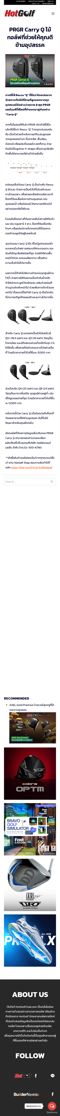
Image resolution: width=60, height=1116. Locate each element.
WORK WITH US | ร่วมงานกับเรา (36, 1)
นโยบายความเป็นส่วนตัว (48, 4)
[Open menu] (53, 13)
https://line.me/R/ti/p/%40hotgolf (31, 467)
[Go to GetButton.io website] (52, 1112)
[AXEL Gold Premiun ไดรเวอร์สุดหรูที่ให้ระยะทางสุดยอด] (32, 728)
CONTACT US (35, 4)
